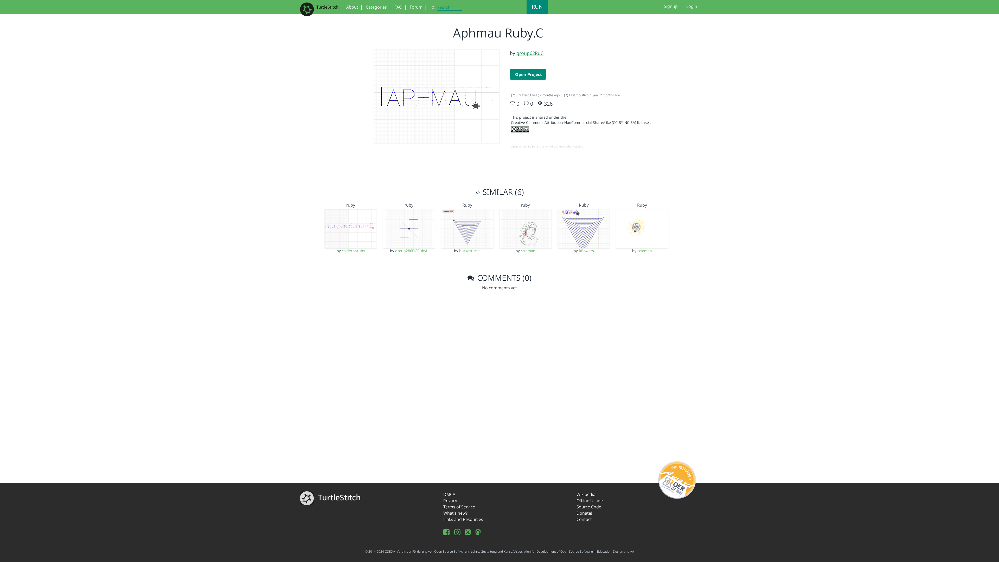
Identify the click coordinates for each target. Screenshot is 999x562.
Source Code (589, 507)
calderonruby (353, 250)
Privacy (450, 500)
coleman (528, 250)
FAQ (398, 7)
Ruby (467, 205)
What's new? (455, 513)
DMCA (449, 494)
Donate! (584, 513)
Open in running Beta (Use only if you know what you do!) (547, 146)
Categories (376, 7)
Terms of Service (459, 507)
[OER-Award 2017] (677, 479)
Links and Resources (463, 519)
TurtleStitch (327, 7)
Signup (671, 6)
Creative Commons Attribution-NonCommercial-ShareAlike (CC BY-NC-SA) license (580, 122)
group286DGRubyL (411, 250)
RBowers (586, 250)
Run (537, 6)
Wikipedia (586, 494)
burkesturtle (470, 250)
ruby (350, 205)
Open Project (528, 74)
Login (691, 6)
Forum (416, 7)
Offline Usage (590, 500)
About (352, 7)
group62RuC (529, 53)
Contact (584, 519)
